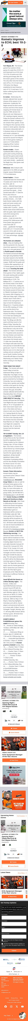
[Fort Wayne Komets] (4, 2)
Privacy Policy (14, 998)
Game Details (15, 732)
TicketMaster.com (8, 480)
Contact (7, 998)
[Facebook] (5, 1006)
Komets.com (10, 495)
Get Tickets (14, 2)
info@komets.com (5, 992)
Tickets (15, 728)
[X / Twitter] (17, 1006)
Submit (14, 950)
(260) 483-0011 (5, 990)
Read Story (14, 760)
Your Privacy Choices (14, 1000)
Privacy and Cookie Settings (14, 1002)
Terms (21, 998)
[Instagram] (11, 1006)
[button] (14, 1016)
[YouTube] (22, 1006)
